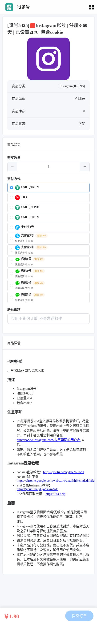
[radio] (48, 187)
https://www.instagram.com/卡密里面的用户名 (49, 440)
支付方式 (13, 179)
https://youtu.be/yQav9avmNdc (37, 489)
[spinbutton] (48, 167)
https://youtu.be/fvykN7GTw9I (63, 472)
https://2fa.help (55, 494)
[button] (12, 166)
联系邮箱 (13, 309)
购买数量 (13, 158)
